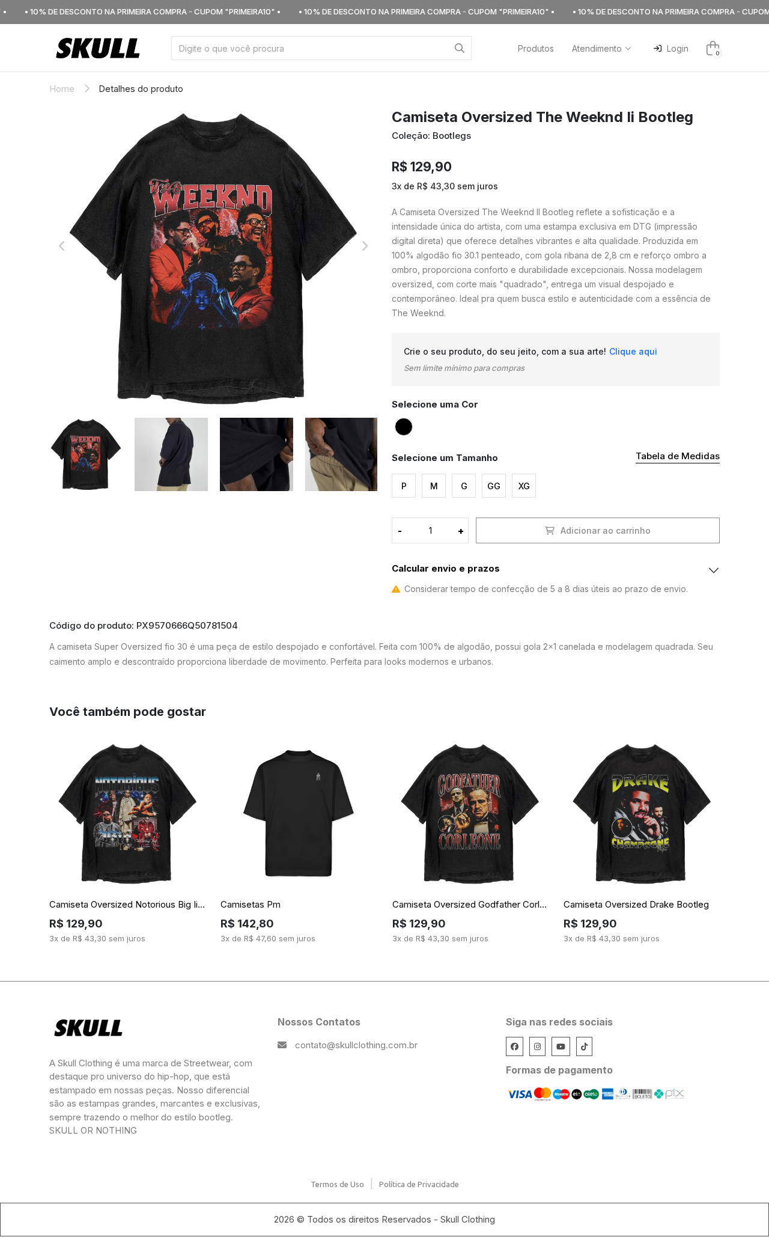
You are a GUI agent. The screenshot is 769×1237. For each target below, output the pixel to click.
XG (524, 486)
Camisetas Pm (250, 904)
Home (61, 88)
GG (493, 486)
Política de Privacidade (419, 1184)
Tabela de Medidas (678, 456)
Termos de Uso (337, 1184)
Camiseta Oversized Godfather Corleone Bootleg (470, 904)
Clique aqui (633, 351)
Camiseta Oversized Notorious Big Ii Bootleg (127, 904)
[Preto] (404, 427)
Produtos (536, 48)
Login (677, 48)
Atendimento (597, 48)
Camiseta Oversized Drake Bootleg (636, 904)
